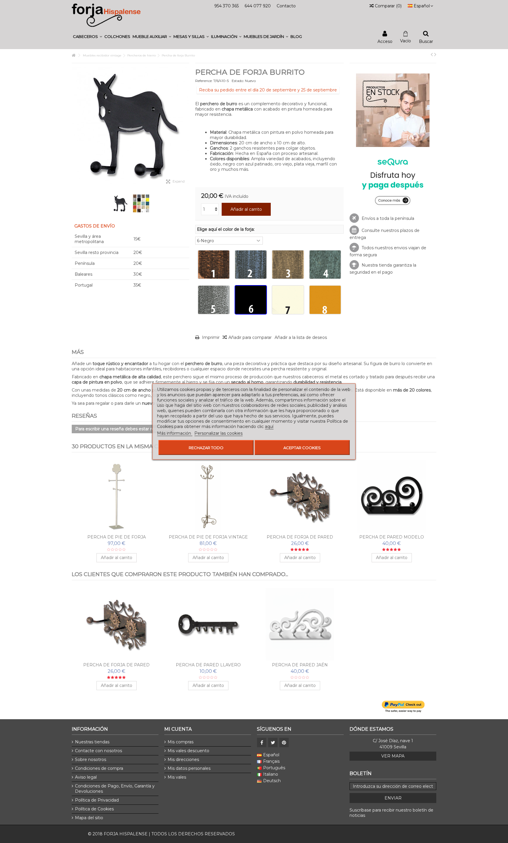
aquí (269, 426)
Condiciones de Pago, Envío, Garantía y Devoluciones (115, 788)
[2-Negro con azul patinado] (251, 264)
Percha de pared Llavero (208, 665)
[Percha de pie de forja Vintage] (208, 496)
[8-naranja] (325, 300)
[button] (87, 36)
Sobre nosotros (90, 759)
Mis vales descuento (188, 750)
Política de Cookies (94, 809)
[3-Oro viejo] (288, 264)
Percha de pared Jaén (300, 665)
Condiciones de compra (99, 768)
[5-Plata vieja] (214, 300)
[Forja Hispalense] (106, 15)
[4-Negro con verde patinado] (325, 264)
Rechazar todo (206, 447)
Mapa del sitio (89, 817)
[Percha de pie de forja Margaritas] (116, 496)
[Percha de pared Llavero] (208, 624)
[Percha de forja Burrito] (120, 203)
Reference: (204, 80)
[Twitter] (273, 742)
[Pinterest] (284, 742)
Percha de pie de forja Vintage (208, 537)
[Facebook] (261, 742)
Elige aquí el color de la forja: (226, 229)
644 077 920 (258, 6)
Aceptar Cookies (302, 447)
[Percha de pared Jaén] (299, 624)
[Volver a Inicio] (73, 55)
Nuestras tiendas (92, 742)
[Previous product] (432, 54)
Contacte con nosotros (98, 750)
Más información (174, 433)
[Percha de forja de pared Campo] (299, 496)
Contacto (286, 6)
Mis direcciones (183, 759)
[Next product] (435, 54)
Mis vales (177, 777)
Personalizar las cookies (218, 433)
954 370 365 (226, 6)
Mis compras (180, 742)
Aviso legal (86, 777)
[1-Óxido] (214, 264)
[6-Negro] (251, 300)
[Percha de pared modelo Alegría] (391, 496)
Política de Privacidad (97, 800)
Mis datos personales (189, 768)
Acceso (384, 41)
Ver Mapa (393, 756)
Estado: (238, 80)
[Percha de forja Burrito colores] (141, 203)
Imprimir (210, 337)
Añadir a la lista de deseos (301, 337)
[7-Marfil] (288, 300)
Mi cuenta (178, 729)
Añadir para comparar (250, 337)
